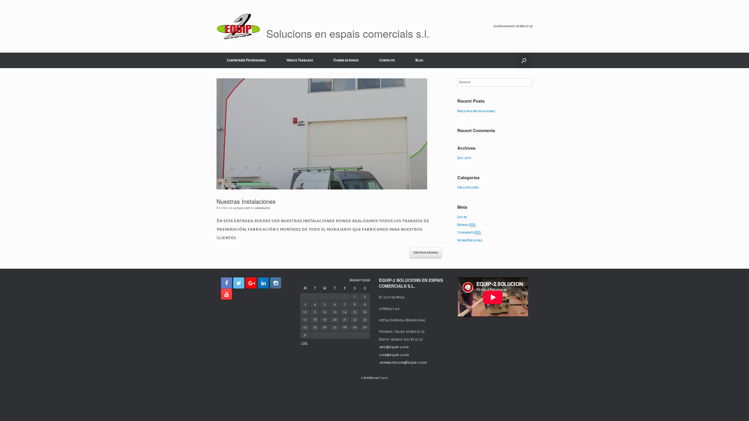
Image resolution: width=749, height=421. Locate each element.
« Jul (304, 343)
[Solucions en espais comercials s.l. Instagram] (275, 283)
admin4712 (262, 208)
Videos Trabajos (299, 60)
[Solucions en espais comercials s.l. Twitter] (238, 283)
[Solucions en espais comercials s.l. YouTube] (226, 294)
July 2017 (464, 158)
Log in (462, 217)
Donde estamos (346, 60)
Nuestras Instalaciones (246, 201)
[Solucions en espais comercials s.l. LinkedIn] (263, 283)
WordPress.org (469, 240)
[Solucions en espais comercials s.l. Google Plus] (251, 283)
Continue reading (426, 252)
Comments (469, 232)
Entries (466, 225)
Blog (419, 60)
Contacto (387, 60)
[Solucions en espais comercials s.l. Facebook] (226, 283)
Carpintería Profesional (246, 60)
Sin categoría (468, 187)
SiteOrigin (371, 377)
